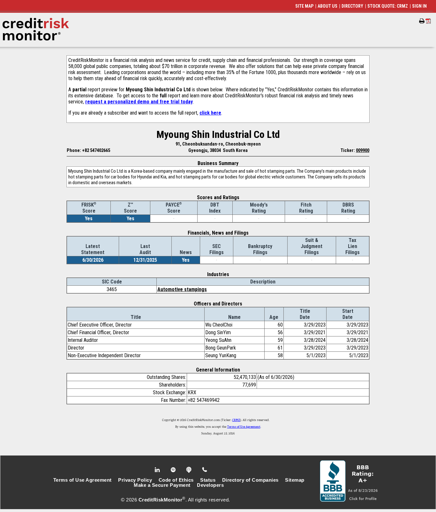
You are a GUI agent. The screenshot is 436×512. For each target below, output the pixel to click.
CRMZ (236, 420)
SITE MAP (304, 6)
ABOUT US (327, 6)
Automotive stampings (182, 289)
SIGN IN (419, 6)
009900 (362, 150)
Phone (205, 470)
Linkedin (158, 470)
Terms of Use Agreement (243, 427)
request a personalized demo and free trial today (139, 102)
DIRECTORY (352, 6)
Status (207, 480)
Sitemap (294, 480)
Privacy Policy (135, 480)
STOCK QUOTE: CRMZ (387, 6)
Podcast (189, 470)
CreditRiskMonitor (161, 499)
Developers (210, 485)
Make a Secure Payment (162, 485)
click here (210, 113)
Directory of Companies (250, 480)
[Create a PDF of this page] (428, 21)
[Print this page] (421, 21)
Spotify (174, 470)
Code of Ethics (176, 480)
